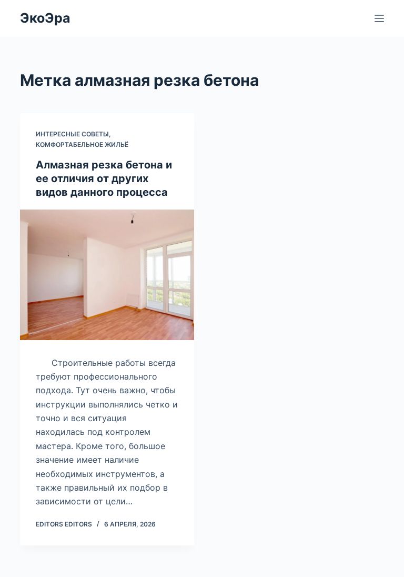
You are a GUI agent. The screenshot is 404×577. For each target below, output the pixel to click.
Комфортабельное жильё (82, 144)
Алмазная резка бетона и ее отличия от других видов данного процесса (104, 178)
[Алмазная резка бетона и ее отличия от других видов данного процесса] (107, 275)
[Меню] (379, 18)
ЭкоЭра (45, 18)
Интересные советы (72, 134)
